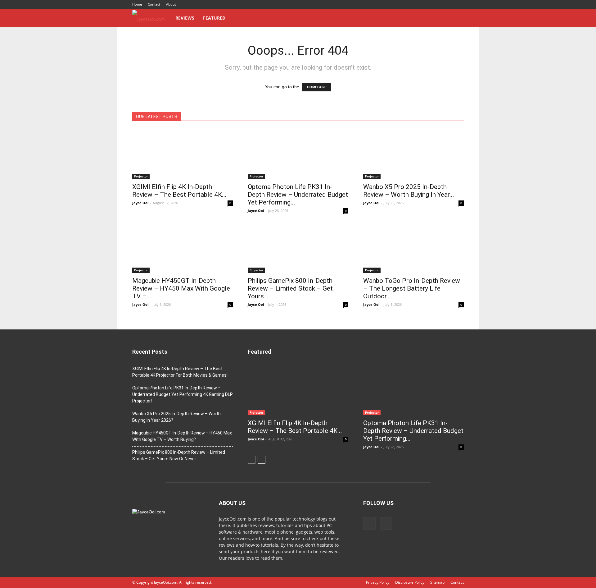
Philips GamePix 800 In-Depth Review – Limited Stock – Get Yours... (290, 288)
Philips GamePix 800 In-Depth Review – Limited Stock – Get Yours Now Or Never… (178, 455)
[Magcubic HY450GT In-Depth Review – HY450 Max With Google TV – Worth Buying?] (182, 248)
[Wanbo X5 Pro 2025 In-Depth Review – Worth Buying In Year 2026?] (413, 154)
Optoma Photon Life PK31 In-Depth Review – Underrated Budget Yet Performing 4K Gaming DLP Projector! (182, 394)
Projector (141, 176)
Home (137, 4)
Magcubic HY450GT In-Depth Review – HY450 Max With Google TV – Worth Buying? (182, 436)
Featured (214, 18)
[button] (456, 18)
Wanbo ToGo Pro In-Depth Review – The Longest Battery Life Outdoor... (411, 288)
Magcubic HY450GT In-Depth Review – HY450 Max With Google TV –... (181, 288)
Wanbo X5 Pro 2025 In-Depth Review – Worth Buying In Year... (408, 190)
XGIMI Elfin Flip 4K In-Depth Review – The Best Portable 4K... (179, 190)
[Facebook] (449, 4)
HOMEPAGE (317, 87)
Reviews (184, 18)
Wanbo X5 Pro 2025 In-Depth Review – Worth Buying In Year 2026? (176, 417)
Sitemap (437, 582)
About (171, 4)
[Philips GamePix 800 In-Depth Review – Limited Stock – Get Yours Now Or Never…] (298, 248)
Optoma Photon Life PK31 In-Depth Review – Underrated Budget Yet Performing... (298, 194)
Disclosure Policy (409, 582)
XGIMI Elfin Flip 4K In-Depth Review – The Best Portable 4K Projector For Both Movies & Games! (180, 372)
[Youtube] (459, 4)
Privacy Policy (377, 582)
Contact (154, 4)
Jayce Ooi (140, 202)
